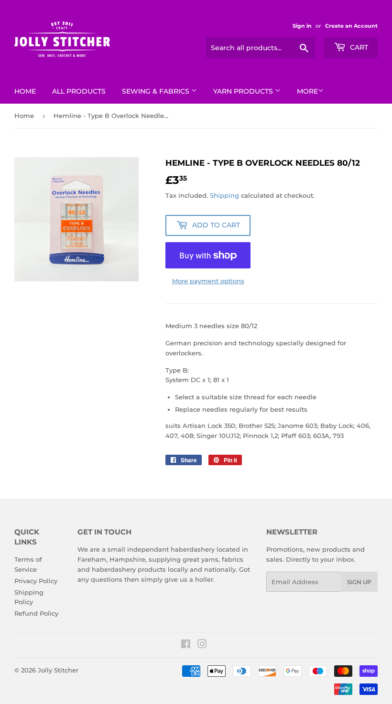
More (307, 91)
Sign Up (359, 582)
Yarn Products (244, 91)
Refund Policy (36, 613)
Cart (358, 47)
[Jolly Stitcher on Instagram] (202, 645)
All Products (79, 91)
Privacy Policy (35, 581)
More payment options (208, 281)
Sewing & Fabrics (156, 91)
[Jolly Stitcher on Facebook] (186, 645)
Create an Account (351, 25)
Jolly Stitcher (58, 670)
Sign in (302, 25)
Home (25, 91)
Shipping (224, 195)
